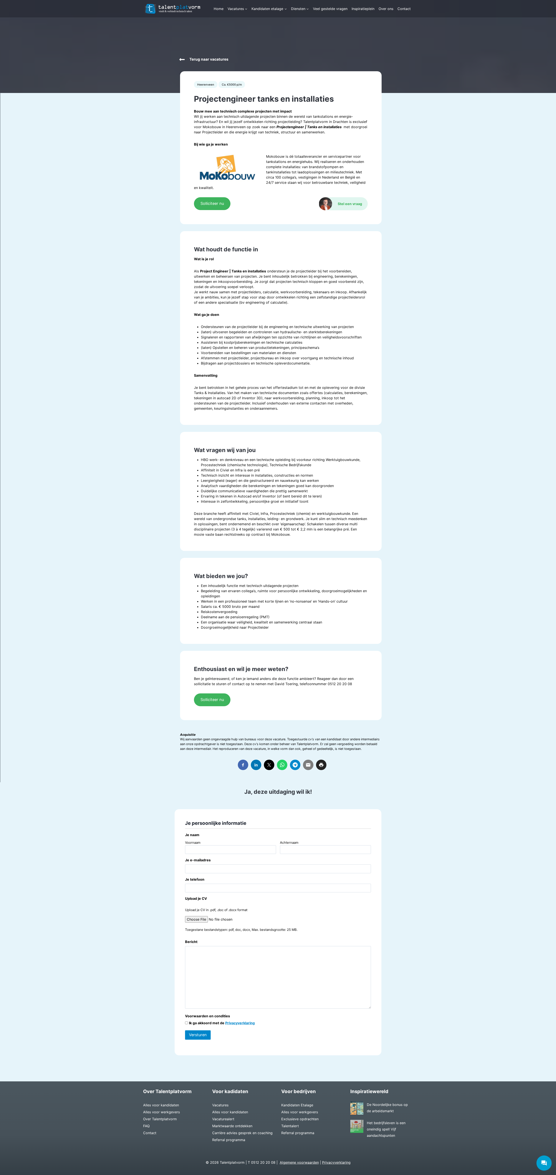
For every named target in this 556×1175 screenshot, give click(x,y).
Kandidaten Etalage (297, 1105)
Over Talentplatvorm (160, 1119)
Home (218, 9)
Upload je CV (196, 898)
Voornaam (192, 842)
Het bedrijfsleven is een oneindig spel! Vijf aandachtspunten (386, 1129)
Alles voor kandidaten (161, 1105)
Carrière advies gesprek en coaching (242, 1133)
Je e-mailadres (198, 860)
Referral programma (228, 1140)
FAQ (146, 1126)
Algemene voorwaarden (299, 1162)
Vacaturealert (223, 1119)
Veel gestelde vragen (330, 9)
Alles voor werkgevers (161, 1112)
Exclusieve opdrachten (300, 1119)
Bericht (191, 942)
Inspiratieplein (363, 9)
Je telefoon (194, 879)
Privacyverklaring (240, 1023)
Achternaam (289, 842)
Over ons (386, 9)
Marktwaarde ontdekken (232, 1126)
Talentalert (290, 1126)
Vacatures (220, 1105)
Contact (404, 9)
